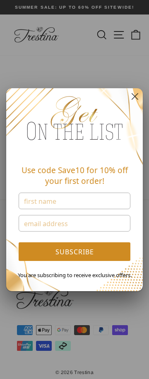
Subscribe (74, 251)
